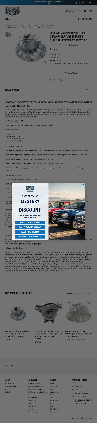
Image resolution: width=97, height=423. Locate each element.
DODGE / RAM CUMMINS (30, 232)
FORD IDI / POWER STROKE (30, 222)
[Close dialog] (83, 184)
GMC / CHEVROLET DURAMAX (30, 227)
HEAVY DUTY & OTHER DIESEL (30, 237)
